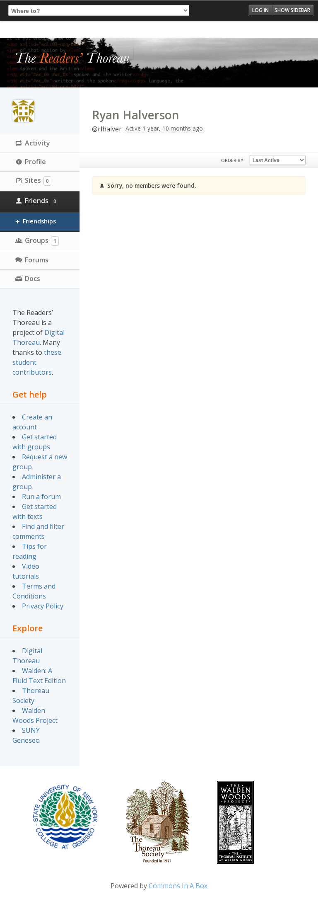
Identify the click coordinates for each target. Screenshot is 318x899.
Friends (40, 200)
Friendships (39, 221)
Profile (35, 161)
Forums (36, 259)
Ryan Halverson (135, 115)
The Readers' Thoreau (72, 58)
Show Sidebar (292, 10)
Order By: (233, 160)
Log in (260, 10)
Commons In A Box (178, 885)
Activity (37, 143)
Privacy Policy (42, 606)
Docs (32, 278)
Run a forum (41, 496)
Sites (37, 180)
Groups (40, 240)
